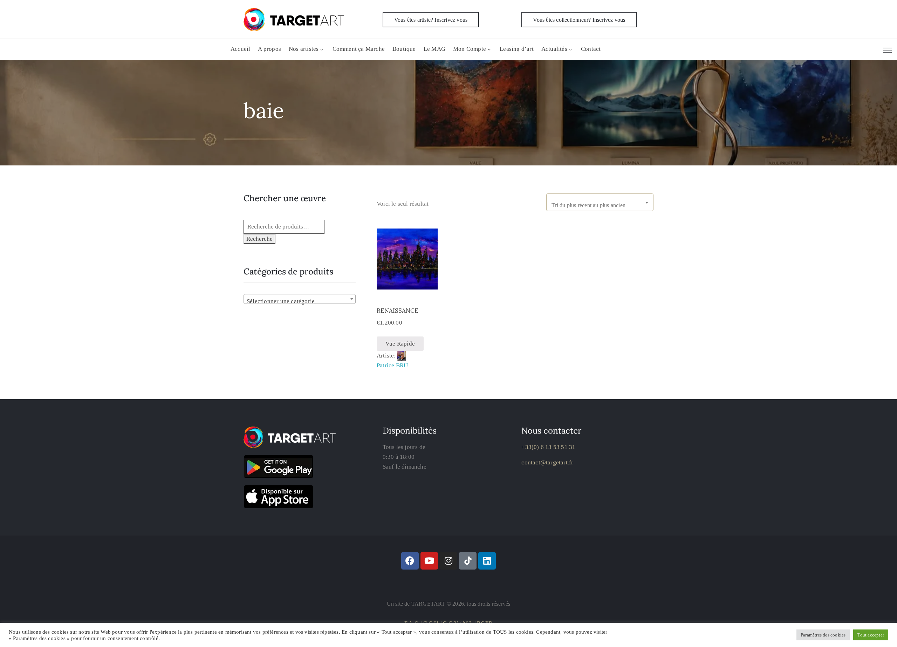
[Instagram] (448, 561)
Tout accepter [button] (870, 635)
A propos (269, 49)
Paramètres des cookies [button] (823, 635)
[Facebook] (410, 561)
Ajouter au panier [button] (407, 285)
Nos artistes (304, 49)
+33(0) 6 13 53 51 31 (548, 447)
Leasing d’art (517, 49)
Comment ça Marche (359, 49)
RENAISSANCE (397, 310)
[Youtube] (429, 561)
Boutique (404, 49)
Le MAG (434, 49)
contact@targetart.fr (547, 462)
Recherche (259, 239)
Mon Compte (469, 49)
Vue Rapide (400, 343)
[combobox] (599, 202)
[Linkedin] (487, 561)
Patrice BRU (392, 365)
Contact (591, 49)
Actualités (554, 49)
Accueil (240, 49)
